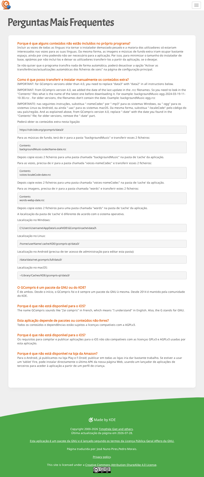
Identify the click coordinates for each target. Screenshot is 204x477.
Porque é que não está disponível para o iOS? (51, 306)
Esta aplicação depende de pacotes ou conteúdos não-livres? (63, 320)
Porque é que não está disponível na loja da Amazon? (57, 353)
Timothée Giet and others (116, 429)
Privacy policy (102, 457)
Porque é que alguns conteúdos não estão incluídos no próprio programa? (73, 43)
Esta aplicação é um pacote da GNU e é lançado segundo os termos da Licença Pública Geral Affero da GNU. (102, 441)
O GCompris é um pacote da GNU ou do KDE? (51, 287)
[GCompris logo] (8, 5)
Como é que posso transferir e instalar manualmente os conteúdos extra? (73, 79)
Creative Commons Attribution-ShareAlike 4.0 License (120, 465)
